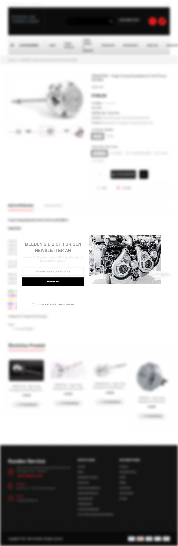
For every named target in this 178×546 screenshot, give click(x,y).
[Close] (159, 237)
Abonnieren (53, 281)
